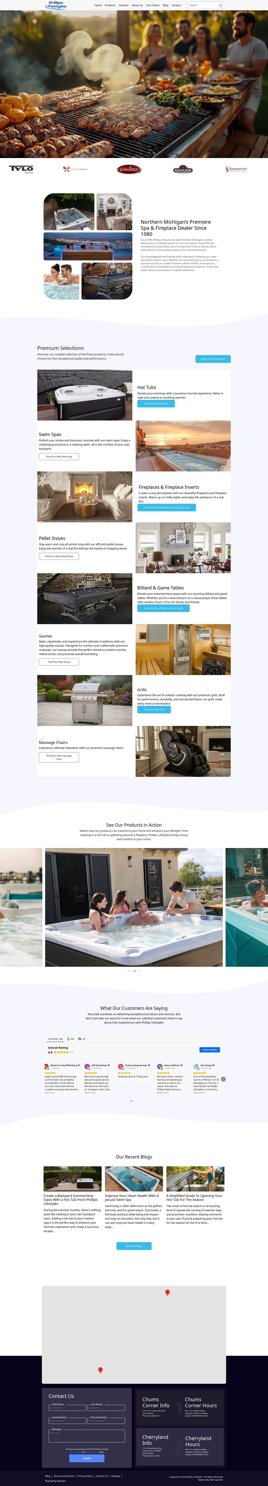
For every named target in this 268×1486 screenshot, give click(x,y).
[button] (44, 1079)
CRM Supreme (216, 1479)
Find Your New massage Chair (59, 757)
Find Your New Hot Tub (156, 403)
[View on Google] (46, 1066)
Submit (87, 1458)
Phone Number (99, 1417)
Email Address (60, 1417)
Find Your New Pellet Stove (59, 556)
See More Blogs (134, 1246)
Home (98, 5)
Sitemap (115, 1476)
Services (124, 5)
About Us (137, 5)
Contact (176, 5)
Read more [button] (49, 1092)
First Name (58, 1404)
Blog (165, 5)
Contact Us (101, 1476)
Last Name (97, 1404)
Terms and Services (64, 1476)
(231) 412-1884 (154, 1456)
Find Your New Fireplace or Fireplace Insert (166, 507)
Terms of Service (92, 1452)
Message (57, 1429)
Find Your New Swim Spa (59, 456)
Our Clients (153, 5)
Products (110, 5)
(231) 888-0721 (154, 1416)
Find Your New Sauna (59, 661)
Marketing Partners (55, 1481)
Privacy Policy (75, 1452)
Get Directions (148, 1413)
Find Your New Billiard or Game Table (163, 608)
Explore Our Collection (213, 359)
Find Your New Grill (154, 709)
